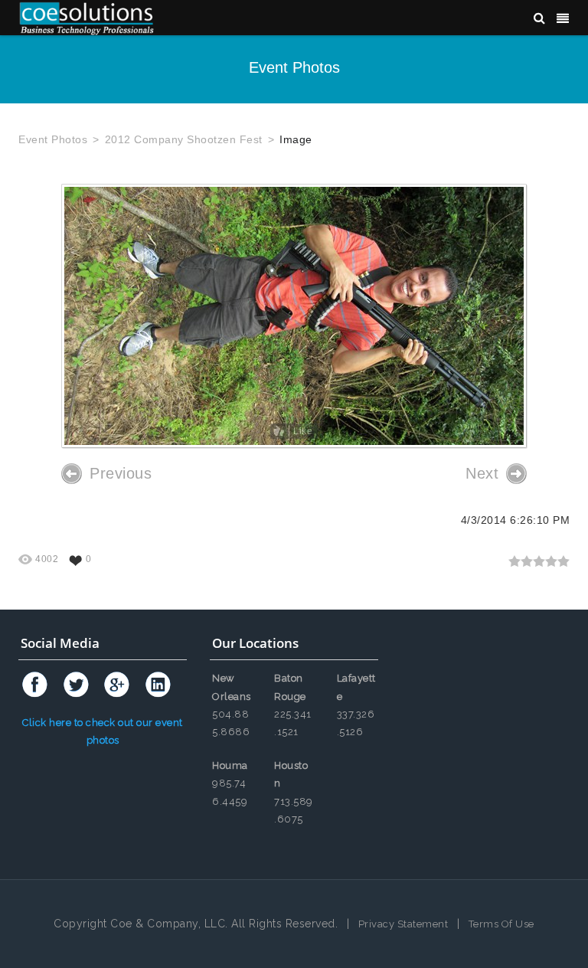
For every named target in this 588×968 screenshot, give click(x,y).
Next (482, 473)
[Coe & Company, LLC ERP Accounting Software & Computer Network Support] (86, 17)
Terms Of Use (501, 924)
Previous (121, 473)
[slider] (539, 561)
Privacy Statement (403, 924)
